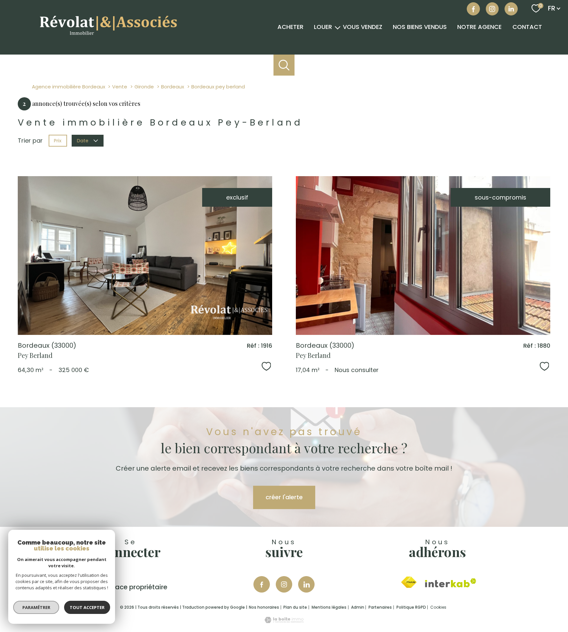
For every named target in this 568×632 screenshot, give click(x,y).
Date (83, 140)
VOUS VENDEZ (362, 27)
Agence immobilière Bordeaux (68, 86)
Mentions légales (329, 607)
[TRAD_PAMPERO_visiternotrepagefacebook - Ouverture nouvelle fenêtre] (473, 8)
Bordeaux (172, 86)
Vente (119, 86)
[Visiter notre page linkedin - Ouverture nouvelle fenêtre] (511, 8)
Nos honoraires (264, 607)
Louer (323, 27)
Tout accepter (87, 607)
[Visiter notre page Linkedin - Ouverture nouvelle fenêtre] (306, 584)
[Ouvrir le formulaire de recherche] (284, 65)
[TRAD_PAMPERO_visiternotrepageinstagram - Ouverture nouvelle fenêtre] (284, 584)
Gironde (144, 86)
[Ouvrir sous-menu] (338, 27)
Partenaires (380, 607)
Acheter (290, 27)
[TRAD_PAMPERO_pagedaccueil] (108, 38)
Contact (527, 27)
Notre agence (479, 27)
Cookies (438, 607)
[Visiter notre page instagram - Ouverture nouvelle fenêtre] (492, 8)
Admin (357, 607)
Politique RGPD (411, 607)
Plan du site (295, 607)
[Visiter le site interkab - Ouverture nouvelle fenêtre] (450, 582)
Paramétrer (36, 607)
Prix (57, 140)
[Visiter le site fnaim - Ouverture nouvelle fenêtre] (408, 582)
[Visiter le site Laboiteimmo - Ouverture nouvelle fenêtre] (284, 621)
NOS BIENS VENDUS (420, 27)
